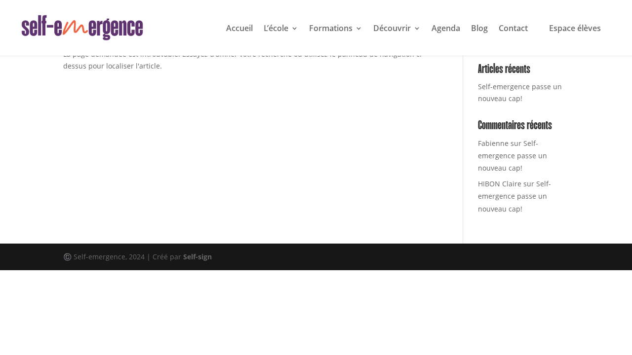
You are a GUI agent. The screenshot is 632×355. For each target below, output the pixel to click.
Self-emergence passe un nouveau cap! (512, 156)
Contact (513, 29)
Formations (331, 29)
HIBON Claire (499, 183)
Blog (479, 29)
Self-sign (197, 256)
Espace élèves (575, 28)
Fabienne (493, 143)
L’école (276, 29)
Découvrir (392, 29)
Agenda (446, 29)
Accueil (239, 29)
